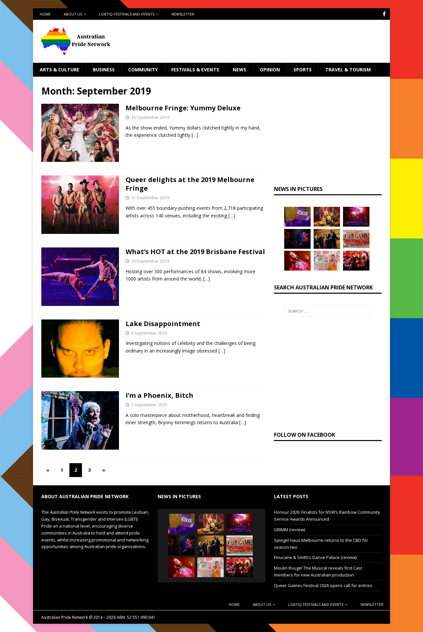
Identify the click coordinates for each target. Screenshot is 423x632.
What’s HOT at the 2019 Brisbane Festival (195, 251)
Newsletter (183, 14)
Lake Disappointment (163, 323)
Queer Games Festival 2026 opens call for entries (323, 585)
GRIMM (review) (289, 530)
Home (45, 14)
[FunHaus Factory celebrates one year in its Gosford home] (356, 261)
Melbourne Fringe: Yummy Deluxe (183, 107)
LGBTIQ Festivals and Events (126, 14)
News (239, 69)
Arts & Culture (59, 69)
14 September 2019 (150, 117)
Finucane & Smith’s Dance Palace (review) (315, 557)
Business (104, 69)
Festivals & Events (195, 69)
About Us (73, 14)
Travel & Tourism (348, 69)
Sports (302, 69)
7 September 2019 (149, 405)
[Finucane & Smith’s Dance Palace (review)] (297, 239)
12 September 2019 (150, 198)
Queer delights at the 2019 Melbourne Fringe (190, 184)
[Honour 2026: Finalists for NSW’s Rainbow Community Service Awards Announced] (297, 217)
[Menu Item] (384, 14)
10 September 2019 (150, 261)
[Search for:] (327, 311)
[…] (195, 135)
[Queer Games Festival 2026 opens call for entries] (356, 239)
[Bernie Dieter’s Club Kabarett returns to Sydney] (297, 261)
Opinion (270, 69)
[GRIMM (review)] (327, 217)
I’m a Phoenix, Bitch (159, 395)
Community (143, 69)
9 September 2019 (149, 333)
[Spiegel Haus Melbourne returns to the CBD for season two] (356, 217)
